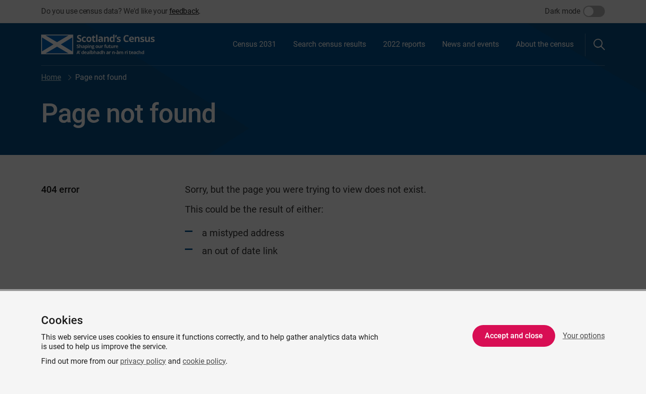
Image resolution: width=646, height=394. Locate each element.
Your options (584, 335)
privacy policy (143, 361)
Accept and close (514, 335)
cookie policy (204, 361)
